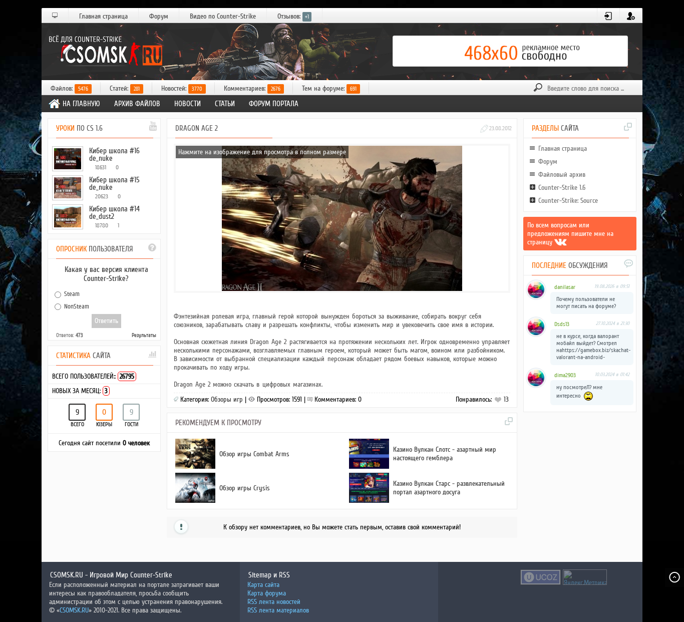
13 (505, 399)
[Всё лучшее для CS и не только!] (104, 51)
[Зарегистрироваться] (631, 16)
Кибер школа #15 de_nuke (114, 183)
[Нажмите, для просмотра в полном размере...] (342, 288)
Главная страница (103, 16)
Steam (72, 294)
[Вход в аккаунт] (608, 16)
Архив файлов (137, 103)
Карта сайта (263, 584)
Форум (158, 16)
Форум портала (273, 103)
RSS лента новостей (273, 601)
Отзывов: (293, 16)
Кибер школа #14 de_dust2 (114, 212)
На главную (81, 103)
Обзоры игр (227, 399)
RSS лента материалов (278, 610)
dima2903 (565, 375)
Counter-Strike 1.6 (561, 187)
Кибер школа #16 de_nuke (114, 154)
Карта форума (266, 593)
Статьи (225, 103)
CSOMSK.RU (74, 610)
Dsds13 (561, 324)
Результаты (144, 335)
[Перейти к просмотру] (230, 466)
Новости (187, 103)
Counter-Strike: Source (568, 200)
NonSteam (76, 306)
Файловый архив (561, 174)
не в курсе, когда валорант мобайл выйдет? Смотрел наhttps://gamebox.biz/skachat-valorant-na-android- (593, 347)
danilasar (564, 287)
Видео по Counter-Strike (223, 16)
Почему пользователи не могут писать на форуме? (586, 302)
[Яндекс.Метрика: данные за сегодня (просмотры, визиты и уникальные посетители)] (585, 577)
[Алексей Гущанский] (560, 242)
